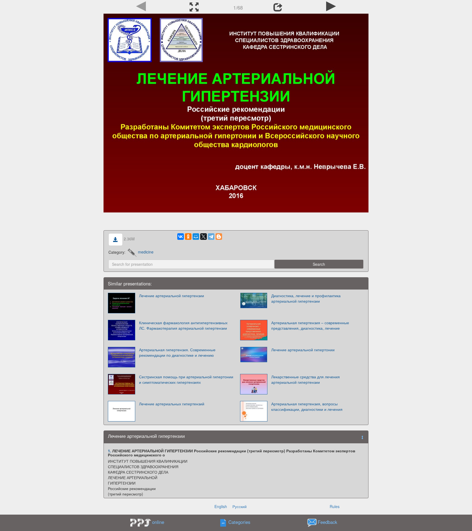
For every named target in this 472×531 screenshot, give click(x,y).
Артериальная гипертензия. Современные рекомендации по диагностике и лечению (177, 352)
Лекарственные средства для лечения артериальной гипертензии (305, 379)
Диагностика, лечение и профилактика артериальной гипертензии (306, 298)
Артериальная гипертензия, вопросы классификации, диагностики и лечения (307, 406)
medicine (146, 252)
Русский (239, 506)
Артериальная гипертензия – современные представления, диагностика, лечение (310, 325)
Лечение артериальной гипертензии (171, 295)
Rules (335, 506)
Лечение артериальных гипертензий (171, 403)
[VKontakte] (180, 236)
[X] (203, 236)
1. (109, 450)
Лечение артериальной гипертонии (303, 349)
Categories (239, 522)
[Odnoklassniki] (188, 236)
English (220, 506)
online (158, 522)
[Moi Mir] (196, 236)
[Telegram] (211, 236)
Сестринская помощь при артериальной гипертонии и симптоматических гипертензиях (186, 379)
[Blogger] (219, 236)
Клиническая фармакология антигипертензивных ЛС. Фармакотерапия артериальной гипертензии (183, 325)
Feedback (327, 522)
